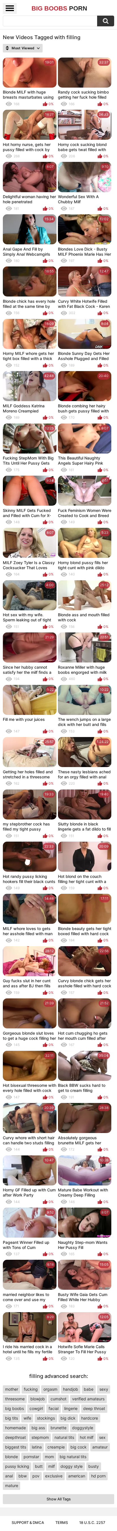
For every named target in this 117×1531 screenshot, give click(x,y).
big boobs (14, 1408)
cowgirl (36, 1408)
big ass (38, 1427)
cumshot (58, 1398)
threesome (15, 1398)
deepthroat (15, 1437)
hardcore (89, 1418)
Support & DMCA (28, 1522)
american (76, 1475)
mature (11, 1485)
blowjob (37, 1398)
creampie (56, 1447)
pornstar (31, 1456)
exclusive (53, 1475)
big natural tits (73, 1456)
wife (27, 1418)
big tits (11, 1418)
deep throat (94, 1408)
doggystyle (82, 1427)
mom (49, 1456)
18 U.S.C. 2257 (92, 1522)
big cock (78, 1447)
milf (51, 1466)
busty (93, 1466)
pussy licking (17, 1466)
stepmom (40, 1437)
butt (39, 1466)
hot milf (86, 1437)
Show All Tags (59, 1499)
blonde (11, 1456)
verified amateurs (88, 1398)
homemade (15, 1427)
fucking (31, 1389)
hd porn (98, 1475)
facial (53, 1408)
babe (88, 1389)
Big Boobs (59, 8)
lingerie (71, 1408)
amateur (100, 1447)
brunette (58, 1427)
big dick (68, 1418)
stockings (46, 1418)
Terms (61, 1522)
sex (102, 1437)
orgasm (50, 1389)
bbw (22, 1475)
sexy (103, 1389)
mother (11, 1389)
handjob (70, 1389)
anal (9, 1475)
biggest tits (15, 1447)
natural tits (64, 1437)
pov (35, 1475)
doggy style (71, 1466)
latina (37, 1447)
